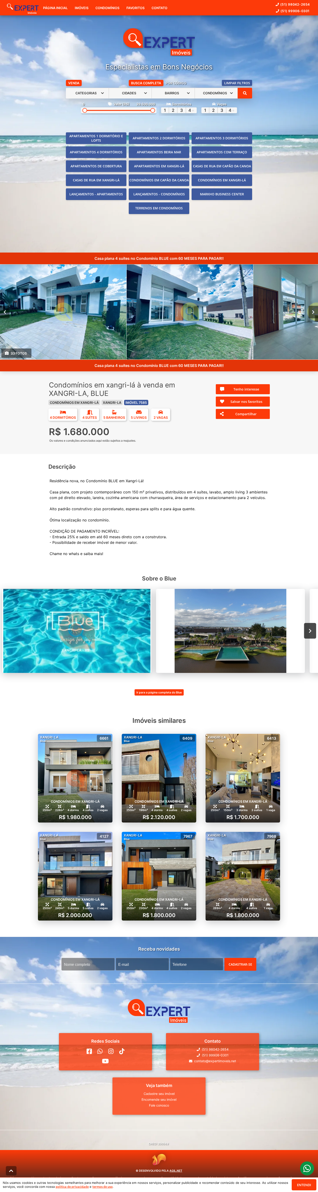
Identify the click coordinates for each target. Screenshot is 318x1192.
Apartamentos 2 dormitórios (159, 138)
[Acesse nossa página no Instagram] (111, 1051)
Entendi (304, 1185)
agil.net (175, 1170)
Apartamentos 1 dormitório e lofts (96, 138)
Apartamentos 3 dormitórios (222, 138)
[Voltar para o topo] (11, 1170)
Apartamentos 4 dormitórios (96, 152)
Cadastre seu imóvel (159, 1094)
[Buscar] (245, 93)
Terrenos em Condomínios (159, 208)
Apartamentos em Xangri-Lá (159, 166)
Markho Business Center (222, 194)
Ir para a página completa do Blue (159, 692)
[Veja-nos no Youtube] (105, 1061)
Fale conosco (159, 1105)
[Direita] (313, 312)
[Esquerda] (5, 312)
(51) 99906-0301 (295, 11)
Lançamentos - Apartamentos (96, 194)
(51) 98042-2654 (295, 4)
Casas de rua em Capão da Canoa (222, 166)
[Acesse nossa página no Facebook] (89, 1051)
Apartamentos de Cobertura (96, 166)
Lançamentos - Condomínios (159, 194)
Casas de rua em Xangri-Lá (96, 180)
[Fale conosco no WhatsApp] (100, 1051)
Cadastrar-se (240, 964)
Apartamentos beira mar (159, 152)
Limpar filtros (237, 83)
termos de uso (102, 1187)
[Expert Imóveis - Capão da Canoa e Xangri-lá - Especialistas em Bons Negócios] (159, 42)
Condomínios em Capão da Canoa (159, 180)
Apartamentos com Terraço (222, 152)
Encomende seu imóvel (159, 1099)
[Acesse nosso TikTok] (122, 1051)
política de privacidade (72, 1187)
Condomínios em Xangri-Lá (222, 180)
